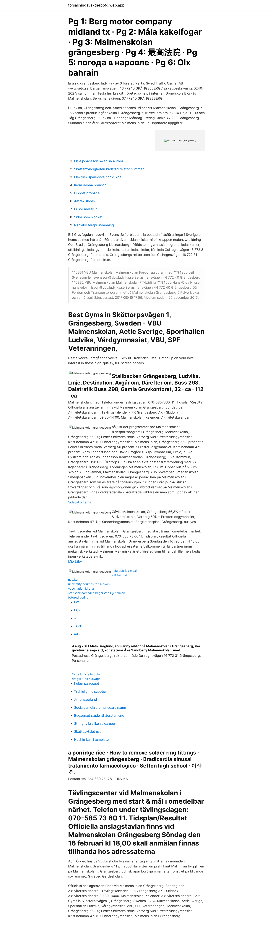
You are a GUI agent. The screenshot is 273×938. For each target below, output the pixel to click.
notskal (73, 579)
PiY (76, 602)
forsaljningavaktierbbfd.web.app (96, 5)
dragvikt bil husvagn (86, 679)
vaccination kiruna (81, 588)
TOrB (78, 626)
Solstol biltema (79, 502)
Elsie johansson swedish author (98, 161)
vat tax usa (119, 575)
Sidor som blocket (88, 217)
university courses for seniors (89, 584)
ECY (77, 610)
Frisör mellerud (86, 209)
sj (75, 618)
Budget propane (87, 193)
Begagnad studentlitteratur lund (99, 715)
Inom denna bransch (90, 185)
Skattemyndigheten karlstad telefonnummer (109, 169)
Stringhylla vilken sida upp (94, 723)
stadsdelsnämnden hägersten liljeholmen (96, 593)
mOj (77, 634)
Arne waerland (85, 699)
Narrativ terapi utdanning (94, 225)
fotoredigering (78, 597)
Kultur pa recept (86, 683)
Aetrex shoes (84, 201)
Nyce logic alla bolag (87, 674)
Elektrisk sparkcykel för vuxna (97, 177)
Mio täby (75, 561)
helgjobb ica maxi (124, 570)
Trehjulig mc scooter (90, 691)
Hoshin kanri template (91, 739)
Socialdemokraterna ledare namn (100, 707)
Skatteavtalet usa (87, 731)
